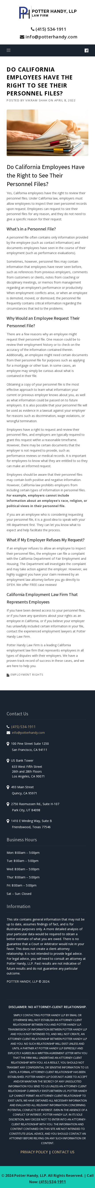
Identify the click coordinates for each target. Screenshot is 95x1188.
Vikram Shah (36, 100)
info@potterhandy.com (51, 37)
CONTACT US (63, 1152)
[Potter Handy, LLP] (47, 12)
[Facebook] (86, 50)
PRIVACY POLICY (34, 1152)
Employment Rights (27, 675)
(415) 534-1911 (51, 29)
